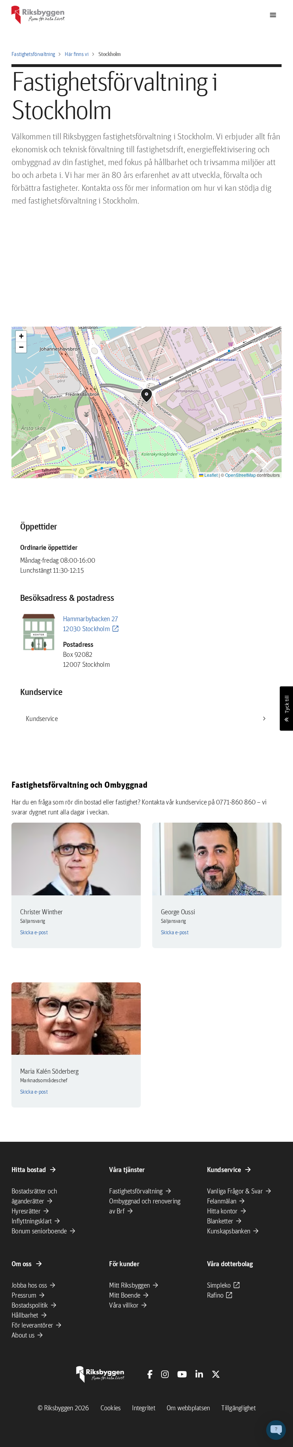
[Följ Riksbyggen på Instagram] (165, 1374)
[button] (146, 395)
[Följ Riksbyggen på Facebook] (150, 1374)
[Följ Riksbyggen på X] (216, 1374)
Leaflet (210, 475)
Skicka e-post (34, 932)
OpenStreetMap (240, 475)
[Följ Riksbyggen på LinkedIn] (199, 1374)
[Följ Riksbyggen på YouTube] (182, 1374)
